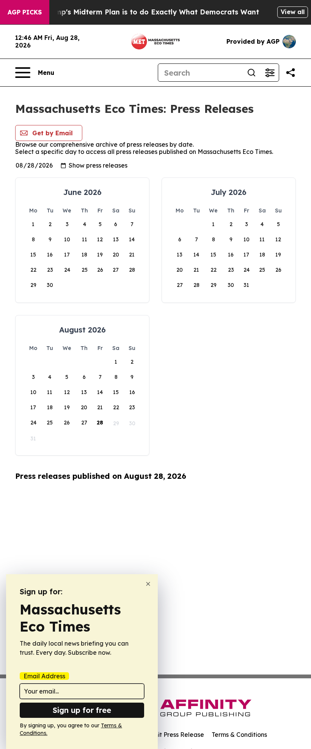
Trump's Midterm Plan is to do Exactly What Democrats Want (151, 12)
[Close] (148, 583)
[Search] (251, 72)
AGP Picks (25, 12)
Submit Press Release (172, 734)
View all (293, 12)
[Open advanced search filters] (270, 72)
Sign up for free (82, 710)
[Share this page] (290, 72)
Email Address (44, 676)
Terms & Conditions (239, 734)
